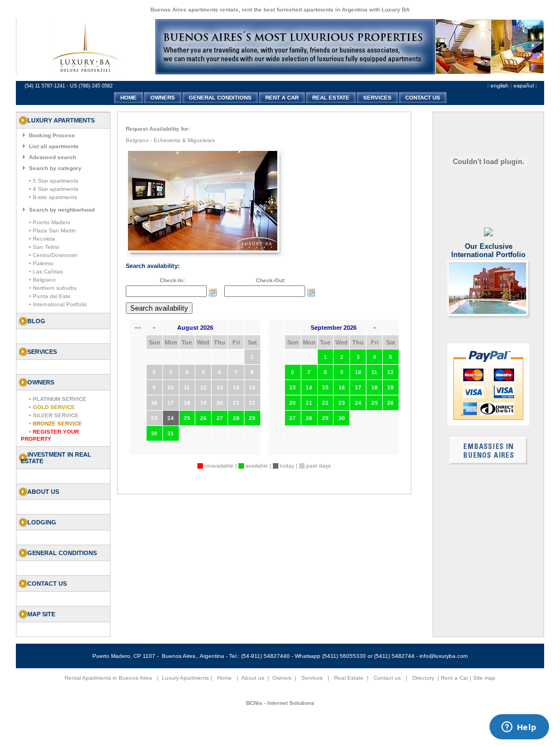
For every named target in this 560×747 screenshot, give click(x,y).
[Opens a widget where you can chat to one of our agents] (519, 728)
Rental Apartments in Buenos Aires (108, 678)
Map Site (41, 614)
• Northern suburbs (53, 288)
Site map (484, 678)
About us (43, 491)
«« (138, 327)
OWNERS (162, 98)
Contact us (47, 583)
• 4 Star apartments (53, 189)
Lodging (41, 522)
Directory (423, 678)
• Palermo (41, 263)
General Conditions (62, 553)
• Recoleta (42, 239)
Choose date (212, 292)
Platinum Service (59, 399)
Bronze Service (57, 424)
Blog (36, 321)
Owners (281, 678)
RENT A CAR (282, 98)
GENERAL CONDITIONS (220, 98)
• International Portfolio (58, 304)
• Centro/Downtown (53, 255)
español (524, 86)
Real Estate (349, 678)
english (500, 86)
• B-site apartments (53, 197)
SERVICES (377, 98)
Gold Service (54, 407)
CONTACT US (422, 98)
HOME (128, 98)
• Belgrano (42, 280)
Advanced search (52, 157)
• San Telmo (44, 247)
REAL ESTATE (330, 98)
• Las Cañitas (46, 272)
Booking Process (52, 135)
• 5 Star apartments (53, 181)
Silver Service (56, 415)
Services (312, 678)
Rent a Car (454, 678)
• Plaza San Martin (52, 230)
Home (224, 678)
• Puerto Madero (50, 222)
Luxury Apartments (185, 678)
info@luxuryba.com (443, 656)
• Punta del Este (50, 296)
